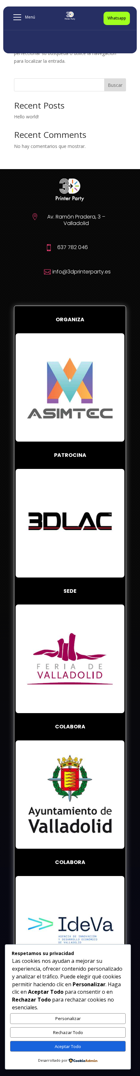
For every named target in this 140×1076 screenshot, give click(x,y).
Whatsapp (116, 18)
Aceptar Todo (68, 1046)
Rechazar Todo (68, 1032)
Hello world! (26, 116)
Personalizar (68, 1018)
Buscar (115, 85)
